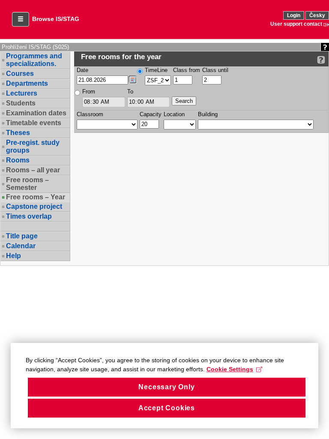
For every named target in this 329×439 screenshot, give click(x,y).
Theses (18, 132)
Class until (215, 70)
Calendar (21, 246)
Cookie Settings (229, 369)
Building (208, 114)
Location (174, 114)
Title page (22, 236)
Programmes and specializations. (34, 59)
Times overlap (29, 216)
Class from (186, 70)
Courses (20, 73)
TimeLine (156, 70)
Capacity (151, 114)
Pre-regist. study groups (33, 146)
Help (13, 255)
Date (82, 70)
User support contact (296, 24)
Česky (317, 15)
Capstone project (34, 206)
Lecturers (21, 93)
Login (293, 15)
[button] (20, 19)
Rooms (18, 160)
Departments (27, 83)
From (88, 91)
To (130, 91)
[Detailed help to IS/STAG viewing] (321, 59)
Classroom (90, 114)
